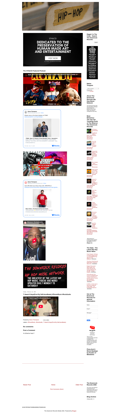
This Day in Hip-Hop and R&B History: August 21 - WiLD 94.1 (92, 262)
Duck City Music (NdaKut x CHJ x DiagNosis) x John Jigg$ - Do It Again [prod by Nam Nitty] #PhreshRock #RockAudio (92, 195)
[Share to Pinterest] (48, 320)
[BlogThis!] (45, 320)
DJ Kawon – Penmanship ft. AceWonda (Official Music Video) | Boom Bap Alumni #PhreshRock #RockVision (92, 134)
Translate (91, 91)
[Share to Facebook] (47, 320)
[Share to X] (46, 320)
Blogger (74, 411)
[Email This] (43, 320)
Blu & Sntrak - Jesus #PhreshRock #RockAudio (95, 165)
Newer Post (27, 385)
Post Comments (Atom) (56, 389)
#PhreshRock (31, 322)
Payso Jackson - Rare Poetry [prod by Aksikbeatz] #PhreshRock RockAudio (92, 206)
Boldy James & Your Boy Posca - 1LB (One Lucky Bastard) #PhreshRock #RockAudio (92, 173)
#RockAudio (39, 322)
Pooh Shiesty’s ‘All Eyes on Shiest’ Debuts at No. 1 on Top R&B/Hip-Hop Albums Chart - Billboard (92, 257)
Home (53, 385)
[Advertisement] (52, 372)
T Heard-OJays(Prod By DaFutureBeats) (54, 322)
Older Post (79, 385)
